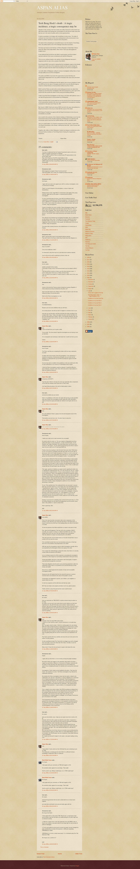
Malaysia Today (89, 233)
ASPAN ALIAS (52, 7)
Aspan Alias (46, 141)
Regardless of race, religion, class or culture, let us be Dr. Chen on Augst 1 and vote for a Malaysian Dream (94, 119)
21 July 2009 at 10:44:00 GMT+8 (50, 612)
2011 (88, 273)
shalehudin (90, 177)
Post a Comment (44, 847)
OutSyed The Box (91, 92)
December (90, 279)
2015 (88, 264)
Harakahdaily (88, 225)
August (90, 288)
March (90, 314)
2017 (88, 259)
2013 (88, 268)
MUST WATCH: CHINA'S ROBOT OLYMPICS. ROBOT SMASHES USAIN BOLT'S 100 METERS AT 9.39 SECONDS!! (94, 95)
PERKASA (87, 239)
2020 (88, 257)
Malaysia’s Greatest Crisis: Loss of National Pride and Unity (94, 167)
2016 (88, 262)
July (89, 290)
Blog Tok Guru (90, 144)
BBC (86, 213)
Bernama (87, 217)
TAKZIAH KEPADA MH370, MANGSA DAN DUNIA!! (93, 186)
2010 (88, 275)
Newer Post (40, 854)
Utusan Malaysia (89, 248)
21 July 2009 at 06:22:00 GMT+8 (50, 510)
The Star (87, 246)
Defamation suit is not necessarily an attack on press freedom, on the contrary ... (94, 110)
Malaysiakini (88, 235)
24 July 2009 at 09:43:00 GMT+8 (50, 806)
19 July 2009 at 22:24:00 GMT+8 (50, 277)
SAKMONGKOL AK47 (92, 101)
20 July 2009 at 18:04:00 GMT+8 (50, 372)
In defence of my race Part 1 (94, 305)
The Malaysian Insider (90, 243)
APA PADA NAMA (91, 140)
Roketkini (87, 241)
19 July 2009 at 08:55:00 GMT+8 (50, 229)
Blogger (77, 865)
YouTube (87, 250)
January (90, 319)
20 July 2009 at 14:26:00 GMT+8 (50, 341)
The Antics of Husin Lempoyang (92, 152)
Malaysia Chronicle (89, 231)
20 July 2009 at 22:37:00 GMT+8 (50, 420)
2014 (88, 266)
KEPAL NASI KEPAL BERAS (94, 184)
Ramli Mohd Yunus (47, 760)
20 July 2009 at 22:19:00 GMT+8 (50, 404)
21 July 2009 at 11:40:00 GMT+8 (50, 707)
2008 (88, 322)
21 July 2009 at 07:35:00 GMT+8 (50, 590)
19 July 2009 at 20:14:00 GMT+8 (50, 257)
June (89, 308)
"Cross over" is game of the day (95, 292)
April (89, 312)
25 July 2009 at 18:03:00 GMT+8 (50, 844)
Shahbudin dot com (92, 172)
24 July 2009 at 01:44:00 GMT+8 (50, 772)
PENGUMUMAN (90, 173)
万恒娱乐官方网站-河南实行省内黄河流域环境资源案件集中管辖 (94, 146)
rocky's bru (90, 108)
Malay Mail (87, 229)
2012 (88, 271)
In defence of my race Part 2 (94, 303)
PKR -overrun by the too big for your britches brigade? (94, 103)
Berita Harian (88, 215)
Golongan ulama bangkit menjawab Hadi (92, 88)
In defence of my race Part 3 (94, 300)
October (90, 284)
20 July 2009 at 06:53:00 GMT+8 (50, 298)
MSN (86, 227)
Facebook (87, 219)
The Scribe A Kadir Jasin (93, 125)
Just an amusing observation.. (93, 160)
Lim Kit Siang (90, 116)
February (90, 317)
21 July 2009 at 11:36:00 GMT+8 (50, 649)
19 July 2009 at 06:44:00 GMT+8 (50, 164)
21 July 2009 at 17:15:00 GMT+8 (50, 739)
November (90, 281)
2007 (88, 324)
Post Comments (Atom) (48, 857)
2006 (88, 326)
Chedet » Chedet (91, 139)
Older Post (78, 854)
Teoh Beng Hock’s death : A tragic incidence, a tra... (94, 295)
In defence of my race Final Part (95, 298)
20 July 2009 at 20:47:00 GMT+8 (50, 388)
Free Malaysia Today (90, 221)
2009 (88, 277)
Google (87, 223)
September (91, 286)
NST (86, 237)
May (89, 310)
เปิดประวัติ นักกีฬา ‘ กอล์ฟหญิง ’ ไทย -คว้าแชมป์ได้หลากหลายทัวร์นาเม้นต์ (94, 134)
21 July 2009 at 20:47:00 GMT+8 (50, 755)
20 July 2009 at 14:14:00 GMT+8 (50, 321)
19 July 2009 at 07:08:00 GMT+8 (50, 174)
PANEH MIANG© (91, 159)
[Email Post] (57, 141)
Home (60, 854)
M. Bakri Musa (90, 131)
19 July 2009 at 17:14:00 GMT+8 (50, 240)
